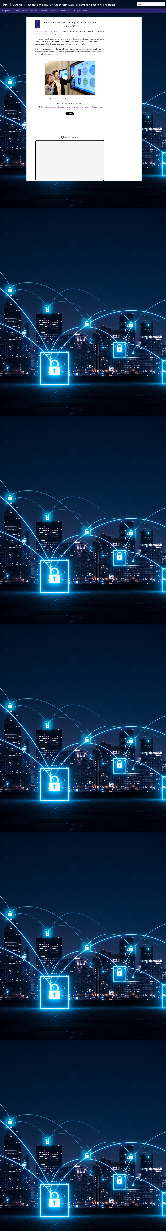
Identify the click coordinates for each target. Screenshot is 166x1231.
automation (60, 107)
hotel (77, 107)
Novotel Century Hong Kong (46, 31)
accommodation (49, 107)
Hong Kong (70, 107)
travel (70, 109)
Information (84, 107)
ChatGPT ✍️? (74, 11)
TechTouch (33, 11)
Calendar (43, 11)
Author (84, 11)
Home (17, 11)
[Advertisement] (118, 61)
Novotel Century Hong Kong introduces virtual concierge (70, 24)
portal (92, 107)
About (24, 11)
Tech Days (53, 11)
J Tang (79, 103)
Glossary (62, 11)
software (98, 107)
